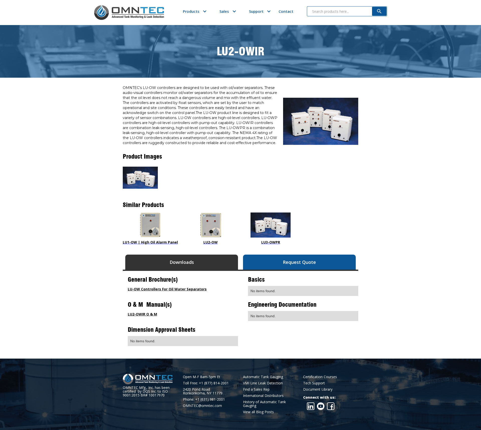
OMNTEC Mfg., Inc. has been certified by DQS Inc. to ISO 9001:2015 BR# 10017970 (146, 391)
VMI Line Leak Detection (263, 383)
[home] (129, 12)
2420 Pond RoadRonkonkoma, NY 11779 (202, 391)
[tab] (181, 262)
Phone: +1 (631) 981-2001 (204, 399)
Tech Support (314, 383)
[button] (191, 11)
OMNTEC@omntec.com (202, 405)
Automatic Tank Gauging (263, 376)
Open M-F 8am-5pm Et (201, 376)
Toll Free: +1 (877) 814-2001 (206, 383)
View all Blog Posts (258, 411)
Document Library (317, 389)
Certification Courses (320, 376)
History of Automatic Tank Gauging (264, 403)
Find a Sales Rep (256, 389)
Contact (286, 11)
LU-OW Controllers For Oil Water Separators (167, 289)
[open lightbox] (140, 178)
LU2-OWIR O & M (142, 314)
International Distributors (263, 395)
